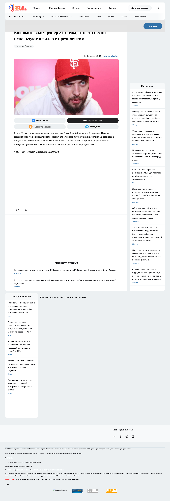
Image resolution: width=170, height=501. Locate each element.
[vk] (18, 210)
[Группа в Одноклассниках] (40, 126)
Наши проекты (140, 16)
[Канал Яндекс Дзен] (93, 120)
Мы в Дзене (84, 16)
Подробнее (70, 476)
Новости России (57, 8)
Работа (112, 8)
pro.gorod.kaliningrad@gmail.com (29, 462)
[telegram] (26, 210)
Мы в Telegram (37, 16)
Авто (99, 16)
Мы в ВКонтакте (16, 16)
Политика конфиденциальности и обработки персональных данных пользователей (34, 470)
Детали (76, 476)
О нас (124, 16)
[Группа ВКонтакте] (40, 120)
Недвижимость (94, 8)
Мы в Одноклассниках (61, 16)
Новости (37, 8)
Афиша (111, 16)
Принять (152, 26)
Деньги (76, 8)
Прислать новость (139, 8)
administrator (111, 55)
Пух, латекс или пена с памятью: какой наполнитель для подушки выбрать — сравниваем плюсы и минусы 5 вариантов (65, 283)
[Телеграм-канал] (93, 126)
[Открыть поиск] (157, 7)
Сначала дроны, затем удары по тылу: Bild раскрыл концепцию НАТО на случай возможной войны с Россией (65, 271)
